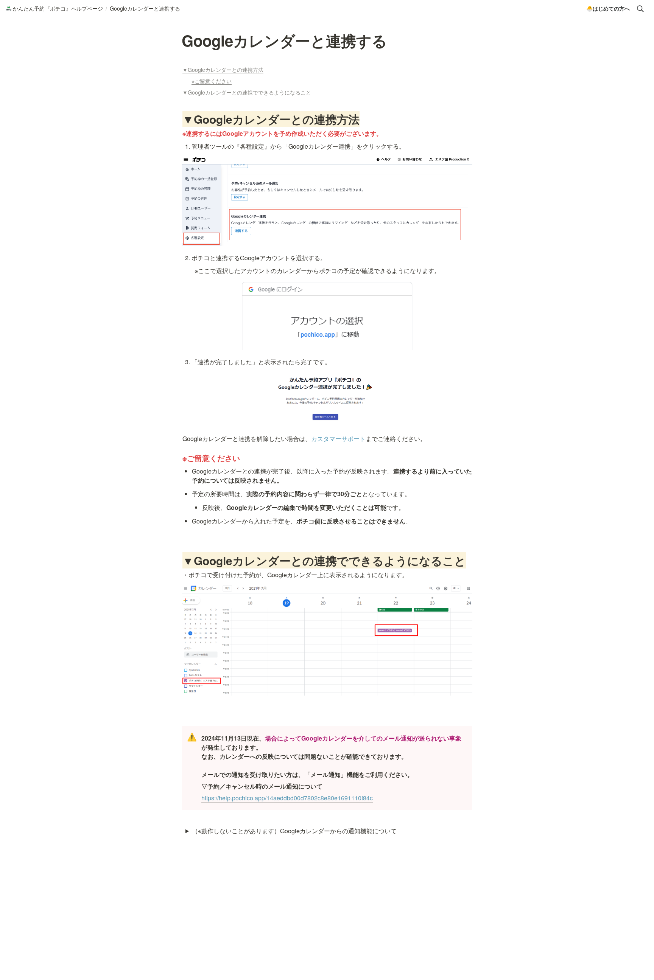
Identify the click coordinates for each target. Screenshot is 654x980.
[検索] (640, 8)
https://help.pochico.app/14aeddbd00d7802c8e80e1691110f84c (287, 798)
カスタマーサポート (338, 438)
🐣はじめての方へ (608, 8)
